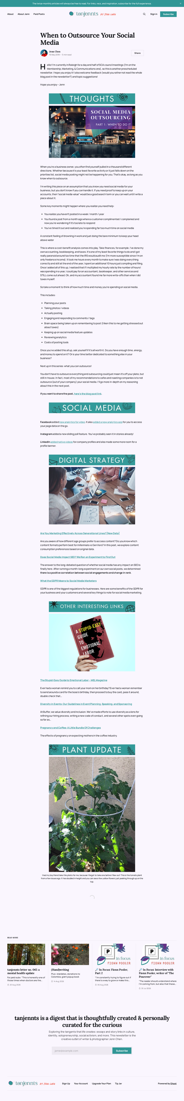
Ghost (173, 1083)
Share (137, 53)
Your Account (81, 1083)
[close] (180, 3)
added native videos (61, 442)
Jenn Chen (54, 51)
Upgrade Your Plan (101, 1083)
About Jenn (23, 14)
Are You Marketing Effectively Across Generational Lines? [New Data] (80, 533)
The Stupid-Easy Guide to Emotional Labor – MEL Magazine (73, 680)
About (10, 14)
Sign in (153, 14)
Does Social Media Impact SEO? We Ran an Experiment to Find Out (77, 557)
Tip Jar (118, 1083)
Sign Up (66, 1083)
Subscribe (168, 14)
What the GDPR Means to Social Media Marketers (68, 580)
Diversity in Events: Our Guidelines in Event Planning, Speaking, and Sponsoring (86, 704)
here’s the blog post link (87, 393)
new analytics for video (72, 422)
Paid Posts (39, 14)
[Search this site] (144, 14)
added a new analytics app (107, 422)
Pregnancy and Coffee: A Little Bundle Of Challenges (70, 727)
